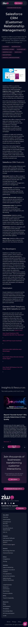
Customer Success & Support (9, 570)
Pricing (5, 561)
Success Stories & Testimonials (8, 529)
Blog (4, 604)
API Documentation (8, 613)
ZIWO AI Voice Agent (9, 544)
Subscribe (21, 508)
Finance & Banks (7, 593)
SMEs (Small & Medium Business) (8, 579)
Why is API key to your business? (12, 340)
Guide (4, 615)
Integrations (6, 559)
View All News (14, 446)
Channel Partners (8, 553)
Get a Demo (18, 3)
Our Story (5, 525)
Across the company (9, 576)
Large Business (7, 584)
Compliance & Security (7, 522)
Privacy (14, 621)
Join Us (5, 532)
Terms (8, 621)
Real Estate (6, 591)
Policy (19, 621)
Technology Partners (9, 550)
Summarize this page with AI (14, 488)
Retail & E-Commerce (6, 587)
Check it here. (18, 330)
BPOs (4, 595)
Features (5, 517)
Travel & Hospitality (8, 598)
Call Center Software (9, 538)
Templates (6, 608)
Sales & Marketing (8, 567)
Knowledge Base (8, 611)
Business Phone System (7, 541)
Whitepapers (6, 606)
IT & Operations (7, 573)
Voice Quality (6, 519)
